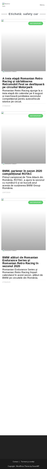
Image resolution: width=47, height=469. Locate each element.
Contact (15, 461)
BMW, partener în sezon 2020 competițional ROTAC (22, 172)
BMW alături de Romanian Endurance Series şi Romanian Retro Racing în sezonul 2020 (20, 262)
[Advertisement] (23, 310)
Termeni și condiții (27, 461)
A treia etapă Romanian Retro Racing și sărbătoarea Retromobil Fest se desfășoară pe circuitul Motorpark (23, 83)
